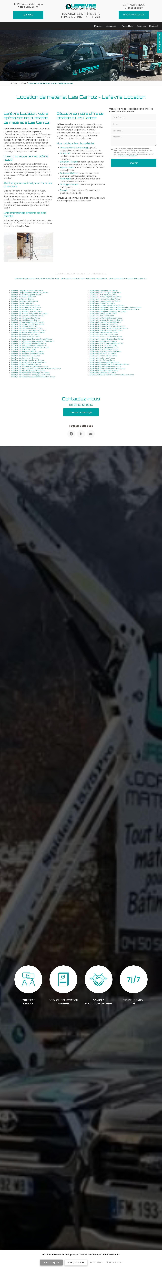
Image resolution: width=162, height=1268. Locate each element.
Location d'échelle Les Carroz (23, 297)
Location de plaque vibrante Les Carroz (106, 320)
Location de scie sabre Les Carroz (104, 349)
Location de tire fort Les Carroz (102, 360)
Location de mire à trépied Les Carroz (105, 297)
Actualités (127, 26)
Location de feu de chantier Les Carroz (27, 360)
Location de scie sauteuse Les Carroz (105, 352)
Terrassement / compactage (74, 147)
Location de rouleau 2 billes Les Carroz (106, 337)
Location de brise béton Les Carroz (25, 309)
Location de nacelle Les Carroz (102, 303)
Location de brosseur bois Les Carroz (26, 312)
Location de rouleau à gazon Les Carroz (106, 339)
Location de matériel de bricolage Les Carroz (30, 373)
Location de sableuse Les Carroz (103, 341)
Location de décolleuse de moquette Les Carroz (31, 339)
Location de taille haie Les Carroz (103, 356)
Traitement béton (68, 173)
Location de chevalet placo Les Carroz (27, 322)
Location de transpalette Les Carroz (104, 362)
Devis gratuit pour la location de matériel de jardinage (84, 278)
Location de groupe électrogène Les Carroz (29, 366)
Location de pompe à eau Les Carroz (105, 322)
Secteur (22, 83)
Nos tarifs (28, 15)
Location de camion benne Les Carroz (27, 316)
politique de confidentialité (127, 156)
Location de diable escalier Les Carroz (27, 352)
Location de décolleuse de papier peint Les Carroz (32, 341)
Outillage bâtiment (69, 184)
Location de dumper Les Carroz (24, 358)
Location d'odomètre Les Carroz (24, 301)
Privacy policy (116, 1262)
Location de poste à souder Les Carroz (106, 330)
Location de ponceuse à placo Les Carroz (107, 326)
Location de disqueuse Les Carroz (25, 356)
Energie (63, 190)
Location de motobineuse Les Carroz (105, 301)
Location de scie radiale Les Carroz (104, 347)
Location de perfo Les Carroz (102, 316)
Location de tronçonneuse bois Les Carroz (107, 368)
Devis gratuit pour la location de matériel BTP (128, 278)
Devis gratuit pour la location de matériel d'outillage (37, 278)
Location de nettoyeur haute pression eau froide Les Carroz (114, 309)
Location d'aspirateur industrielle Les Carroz (29, 293)
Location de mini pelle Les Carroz (103, 295)
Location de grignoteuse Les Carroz (26, 364)
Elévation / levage (69, 161)
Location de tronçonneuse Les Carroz (105, 366)
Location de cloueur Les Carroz (24, 326)
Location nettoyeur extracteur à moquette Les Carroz (112, 375)
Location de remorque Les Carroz (104, 335)
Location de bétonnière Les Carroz (25, 305)
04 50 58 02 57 (135, 8)
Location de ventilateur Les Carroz (104, 370)
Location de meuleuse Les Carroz (104, 291)
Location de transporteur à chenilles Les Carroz (109, 364)
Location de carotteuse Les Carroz (25, 318)
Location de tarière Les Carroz (102, 358)
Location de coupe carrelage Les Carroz (28, 330)
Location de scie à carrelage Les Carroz (106, 343)
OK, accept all (52, 1262)
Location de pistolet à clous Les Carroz (106, 318)
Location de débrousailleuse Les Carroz (27, 333)
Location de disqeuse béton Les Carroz (27, 354)
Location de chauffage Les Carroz (25, 320)
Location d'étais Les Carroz (22, 299)
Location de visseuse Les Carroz (103, 373)
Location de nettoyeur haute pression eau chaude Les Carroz (115, 307)
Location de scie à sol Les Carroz (103, 345)
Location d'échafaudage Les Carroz (26, 295)
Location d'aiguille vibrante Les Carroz (27, 291)
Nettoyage (65, 178)
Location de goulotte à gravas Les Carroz (28, 362)
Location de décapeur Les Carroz (25, 335)
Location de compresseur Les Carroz (26, 328)
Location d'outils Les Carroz (22, 303)
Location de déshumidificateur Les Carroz (28, 345)
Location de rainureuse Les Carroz (104, 333)
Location (111, 26)
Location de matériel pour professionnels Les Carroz (33, 377)
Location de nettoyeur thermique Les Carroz (108, 312)
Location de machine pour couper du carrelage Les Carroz (36, 368)
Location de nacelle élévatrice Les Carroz (107, 305)
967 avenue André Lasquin (30, 5)
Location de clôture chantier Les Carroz (27, 324)
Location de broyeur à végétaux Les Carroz (29, 314)
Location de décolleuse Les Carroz (25, 337)
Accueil (98, 26)
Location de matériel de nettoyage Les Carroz (30, 375)
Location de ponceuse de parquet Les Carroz (109, 328)
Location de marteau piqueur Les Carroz (28, 370)
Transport (65, 153)
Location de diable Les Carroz (23, 349)
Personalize (97, 1262)
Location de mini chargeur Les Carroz (105, 293)
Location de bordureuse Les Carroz (26, 307)
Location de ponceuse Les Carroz (104, 324)
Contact (153, 26)
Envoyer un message (133, 14)
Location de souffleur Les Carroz (103, 354)
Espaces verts (67, 167)
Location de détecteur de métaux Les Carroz (30, 347)
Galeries (141, 26)
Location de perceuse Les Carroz (103, 314)
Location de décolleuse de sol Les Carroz (28, 343)
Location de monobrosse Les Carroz (105, 299)
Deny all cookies (76, 1262)
